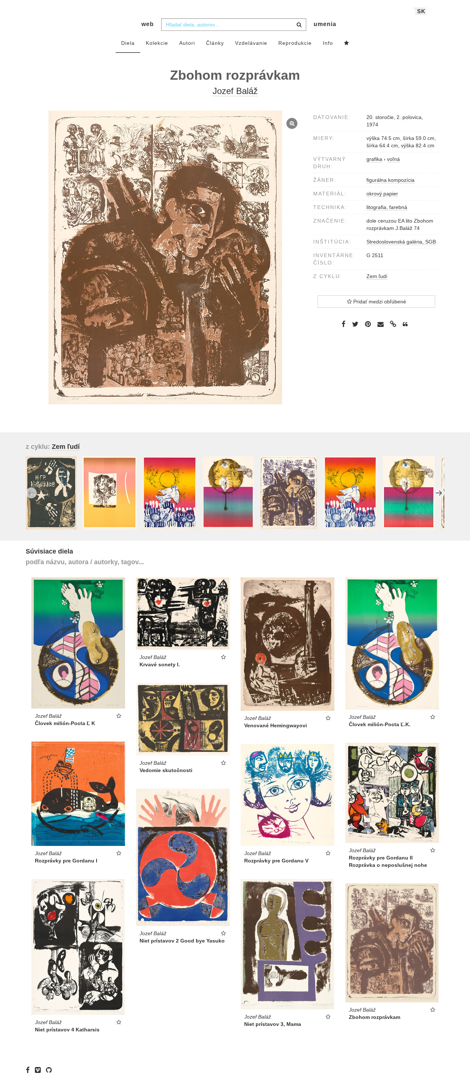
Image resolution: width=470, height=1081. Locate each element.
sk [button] (421, 11)
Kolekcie (157, 43)
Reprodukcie (295, 43)
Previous (31, 492)
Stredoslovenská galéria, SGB (401, 242)
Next (438, 492)
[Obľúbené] (347, 43)
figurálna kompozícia (390, 180)
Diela (128, 43)
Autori (187, 43)
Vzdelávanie (251, 43)
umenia (325, 24)
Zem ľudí (376, 276)
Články (215, 43)
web (147, 24)
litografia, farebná (386, 207)
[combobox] (233, 24)
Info (328, 43)
